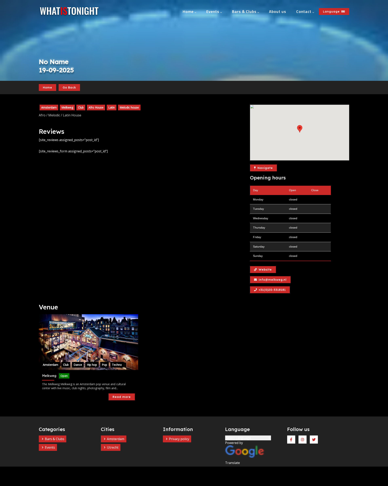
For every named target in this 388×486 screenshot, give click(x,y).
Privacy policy (179, 439)
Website (265, 269)
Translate (232, 463)
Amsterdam (115, 439)
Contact (303, 11)
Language (331, 11)
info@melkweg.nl (273, 279)
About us (277, 11)
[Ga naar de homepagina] (69, 11)
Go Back (69, 87)
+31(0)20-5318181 (272, 290)
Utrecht (112, 447)
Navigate (265, 168)
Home (188, 11)
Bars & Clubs (244, 11)
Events (212, 11)
